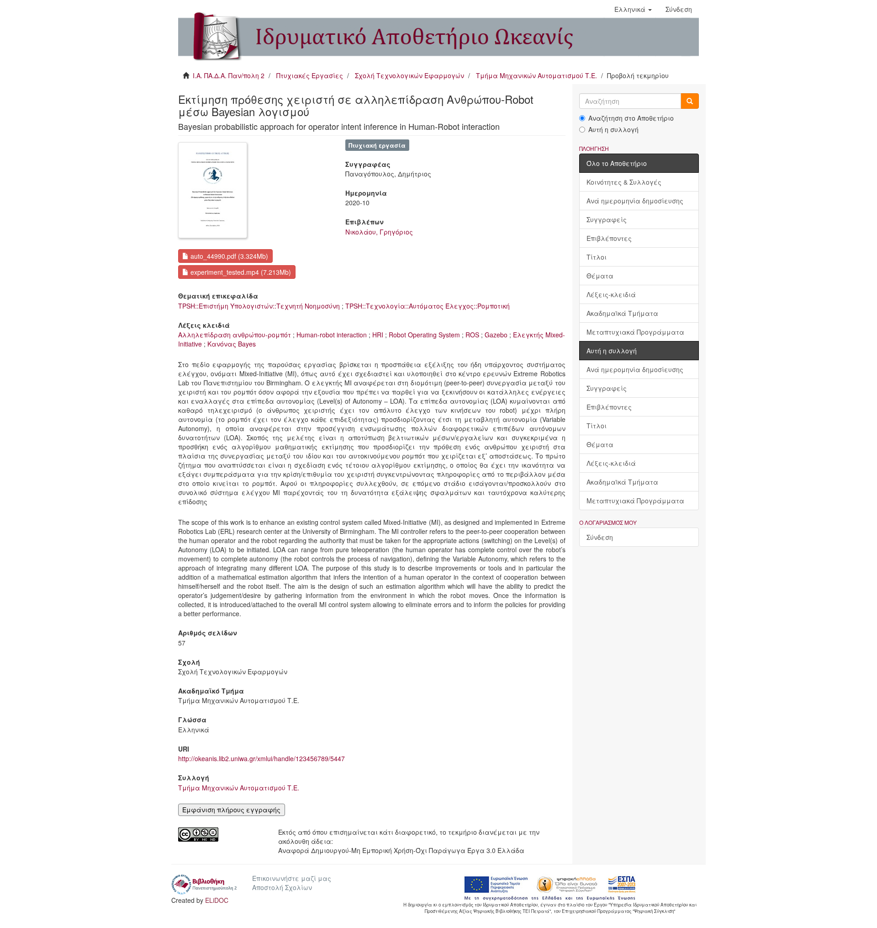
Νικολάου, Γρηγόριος (379, 231)
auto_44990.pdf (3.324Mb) (228, 256)
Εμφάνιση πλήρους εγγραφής (231, 809)
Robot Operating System (424, 334)
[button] (633, 9)
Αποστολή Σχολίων (282, 887)
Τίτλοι (596, 256)
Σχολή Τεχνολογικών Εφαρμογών (409, 75)
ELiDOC (216, 900)
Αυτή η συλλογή (613, 129)
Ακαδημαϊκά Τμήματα (622, 313)
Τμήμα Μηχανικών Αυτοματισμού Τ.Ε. (536, 75)
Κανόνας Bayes (231, 343)
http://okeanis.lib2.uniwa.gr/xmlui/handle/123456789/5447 (261, 758)
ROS (472, 334)
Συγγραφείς (606, 219)
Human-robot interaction (331, 334)
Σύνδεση (599, 537)
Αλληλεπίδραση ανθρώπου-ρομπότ (234, 334)
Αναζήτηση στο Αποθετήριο (631, 118)
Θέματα (599, 275)
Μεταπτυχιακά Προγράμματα (635, 331)
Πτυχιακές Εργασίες (309, 75)
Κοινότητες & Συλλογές (623, 182)
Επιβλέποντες (609, 238)
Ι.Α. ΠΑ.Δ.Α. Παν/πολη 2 (228, 75)
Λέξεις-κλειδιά (611, 294)
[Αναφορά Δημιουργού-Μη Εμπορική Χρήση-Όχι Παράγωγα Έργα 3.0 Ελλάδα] (221, 834)
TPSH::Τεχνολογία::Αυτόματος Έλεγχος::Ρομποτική (427, 305)
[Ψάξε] (690, 101)
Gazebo (496, 334)
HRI (377, 334)
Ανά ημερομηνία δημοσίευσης (634, 200)
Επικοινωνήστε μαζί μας (291, 878)
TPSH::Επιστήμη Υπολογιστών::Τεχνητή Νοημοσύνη (259, 305)
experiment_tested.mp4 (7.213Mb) (240, 272)
